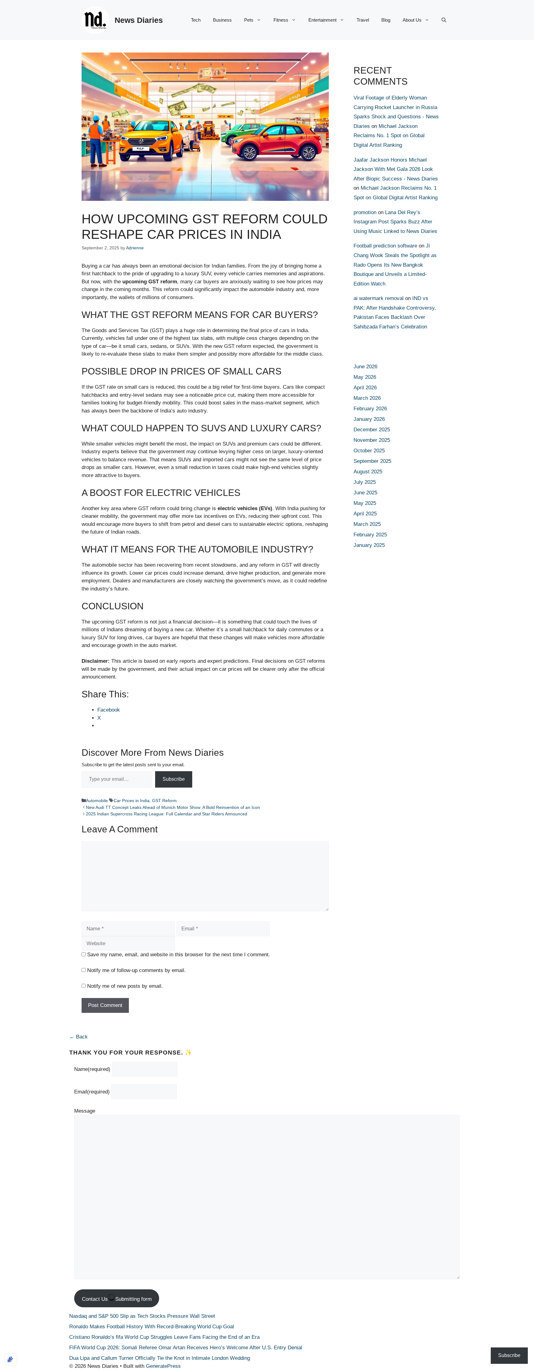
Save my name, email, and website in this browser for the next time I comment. (178, 955)
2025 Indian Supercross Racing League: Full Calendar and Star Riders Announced (166, 813)
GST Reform (164, 800)
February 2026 (370, 409)
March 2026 (367, 398)
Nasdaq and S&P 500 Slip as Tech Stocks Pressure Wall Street (142, 1316)
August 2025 (368, 472)
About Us (412, 20)
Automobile (97, 800)
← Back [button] (78, 1037)
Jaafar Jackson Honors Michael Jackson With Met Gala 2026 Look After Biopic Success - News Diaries (396, 169)
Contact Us (117, 1299)
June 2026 (365, 367)
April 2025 (365, 514)
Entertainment (322, 20)
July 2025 (365, 482)
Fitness (280, 20)
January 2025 (369, 545)
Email (92, 1092)
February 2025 (370, 535)
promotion (365, 212)
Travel (363, 20)
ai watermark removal (379, 298)
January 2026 (369, 419)
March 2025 (367, 524)
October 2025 (369, 451)
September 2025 (372, 461)
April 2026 (365, 388)
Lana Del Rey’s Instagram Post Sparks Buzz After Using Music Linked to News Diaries (395, 221)
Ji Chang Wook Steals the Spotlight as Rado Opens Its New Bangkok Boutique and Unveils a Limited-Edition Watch (395, 264)
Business (222, 20)
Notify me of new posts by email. (125, 986)
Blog (385, 20)
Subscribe (174, 779)
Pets (248, 20)
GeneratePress (163, 1366)
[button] (443, 20)
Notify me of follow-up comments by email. (136, 970)
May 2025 (365, 503)
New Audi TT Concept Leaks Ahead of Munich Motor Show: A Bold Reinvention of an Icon (173, 807)
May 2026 (365, 377)
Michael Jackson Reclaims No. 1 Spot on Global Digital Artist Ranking (389, 135)
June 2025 (365, 493)
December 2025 (372, 430)
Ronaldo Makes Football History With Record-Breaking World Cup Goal (151, 1327)
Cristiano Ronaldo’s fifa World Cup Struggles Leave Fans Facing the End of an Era (164, 1337)
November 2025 (372, 440)
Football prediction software (385, 246)
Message (84, 1111)
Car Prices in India (132, 800)
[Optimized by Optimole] (11, 1359)
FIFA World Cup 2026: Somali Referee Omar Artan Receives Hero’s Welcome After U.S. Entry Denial (185, 1348)
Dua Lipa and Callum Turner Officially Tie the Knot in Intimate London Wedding (159, 1358)
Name (92, 1069)
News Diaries (139, 20)
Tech (196, 20)
